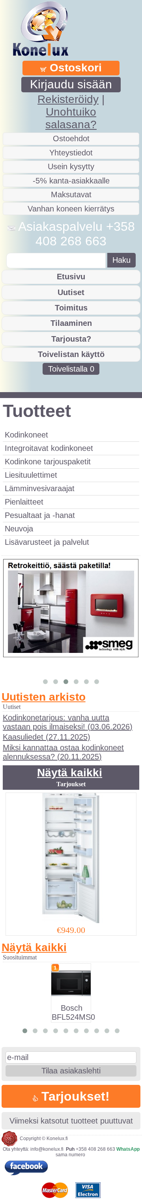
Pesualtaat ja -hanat (40, 515)
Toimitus (71, 307)
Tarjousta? (71, 339)
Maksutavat (71, 194)
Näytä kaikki (69, 773)
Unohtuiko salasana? (71, 118)
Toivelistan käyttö (71, 354)
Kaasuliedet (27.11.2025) (46, 737)
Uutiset (71, 292)
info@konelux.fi (47, 1149)
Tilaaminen (71, 323)
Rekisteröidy (68, 99)
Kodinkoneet (26, 434)
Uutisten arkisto (44, 697)
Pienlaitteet (24, 501)
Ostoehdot (71, 138)
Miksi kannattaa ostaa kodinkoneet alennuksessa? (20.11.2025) (63, 752)
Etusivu (71, 276)
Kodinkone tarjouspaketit (48, 461)
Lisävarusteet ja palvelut (47, 542)
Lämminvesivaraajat (40, 488)
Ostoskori (74, 68)
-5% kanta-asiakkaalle (71, 180)
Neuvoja (19, 528)
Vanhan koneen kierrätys (71, 208)
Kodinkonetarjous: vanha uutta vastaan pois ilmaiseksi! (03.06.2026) (68, 722)
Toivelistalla (71, 369)
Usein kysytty (71, 166)
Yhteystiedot (71, 152)
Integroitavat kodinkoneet (49, 448)
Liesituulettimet (31, 475)
